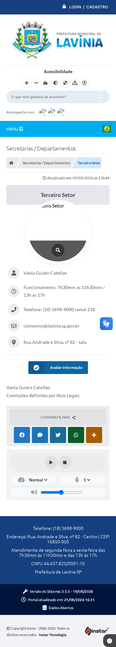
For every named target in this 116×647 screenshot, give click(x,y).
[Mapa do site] (75, 83)
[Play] (51, 462)
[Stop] (65, 462)
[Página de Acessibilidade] (84, 83)
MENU (12, 129)
